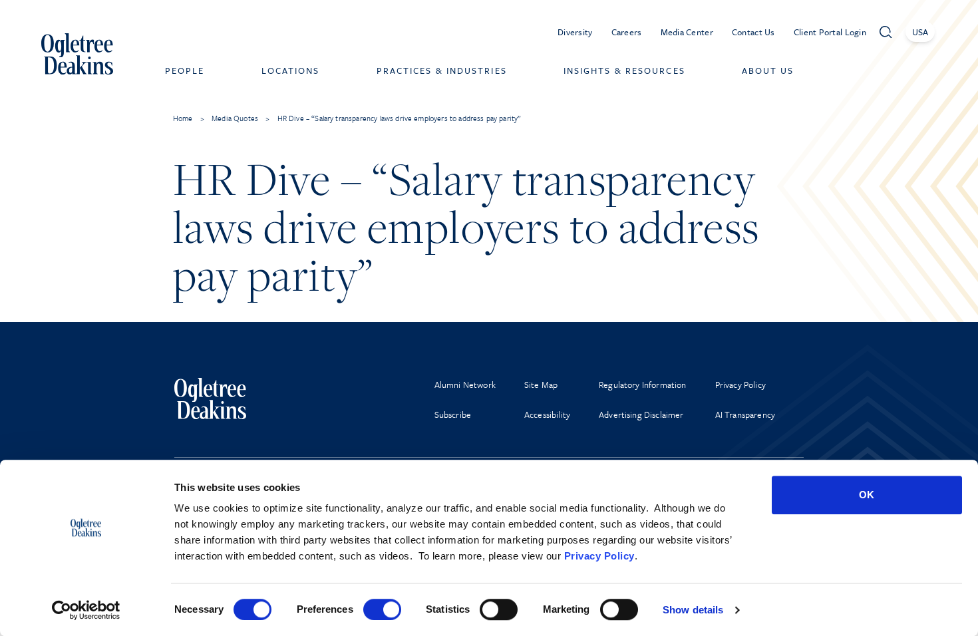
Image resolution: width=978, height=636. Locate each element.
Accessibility (547, 414)
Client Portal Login (830, 32)
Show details (693, 609)
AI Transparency (745, 414)
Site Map (541, 384)
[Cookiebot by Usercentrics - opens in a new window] (86, 610)
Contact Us (753, 32)
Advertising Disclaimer (641, 414)
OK (866, 494)
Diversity (575, 32)
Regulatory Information (643, 384)
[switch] (382, 609)
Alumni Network (465, 384)
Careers (626, 32)
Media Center (687, 32)
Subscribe (452, 414)
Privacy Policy (599, 555)
